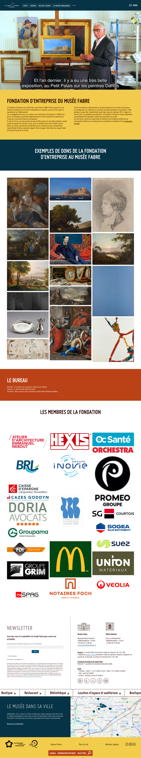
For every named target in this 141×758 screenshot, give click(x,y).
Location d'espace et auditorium (108, 693)
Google (139, 736)
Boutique (17, 693)
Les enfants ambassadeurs (61, 6)
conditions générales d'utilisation (39, 668)
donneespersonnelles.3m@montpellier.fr (32, 676)
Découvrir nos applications (15, 724)
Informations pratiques (67, 753)
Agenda (53, 753)
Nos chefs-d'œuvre (44, 6)
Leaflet (129, 736)
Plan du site (83, 744)
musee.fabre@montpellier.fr (87, 645)
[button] (133, 5)
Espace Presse (56, 744)
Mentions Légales (112, 744)
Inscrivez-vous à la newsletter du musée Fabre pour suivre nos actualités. (31, 637)
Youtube (134, 744)
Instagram (130, 744)
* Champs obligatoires (12, 656)
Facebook (126, 744)
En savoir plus (27, 447)
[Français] (74, 5)
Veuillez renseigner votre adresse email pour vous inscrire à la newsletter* (24, 644)
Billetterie (82, 753)
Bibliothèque (68, 693)
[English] (73, 5)
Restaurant (42, 693)
